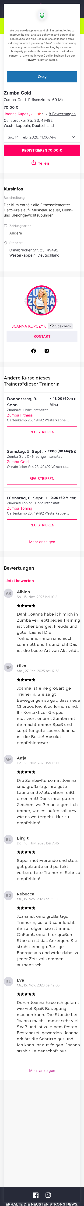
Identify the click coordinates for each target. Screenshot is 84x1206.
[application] (42, 603)
